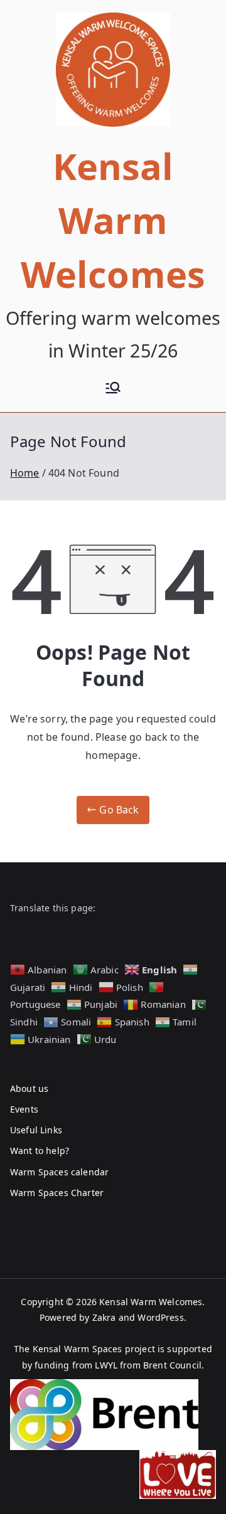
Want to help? (39, 1151)
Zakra (104, 1317)
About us (29, 1088)
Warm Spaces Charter (57, 1193)
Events (24, 1109)
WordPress (160, 1317)
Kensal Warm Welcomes (113, 220)
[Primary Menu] (113, 389)
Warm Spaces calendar (59, 1172)
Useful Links (36, 1130)
